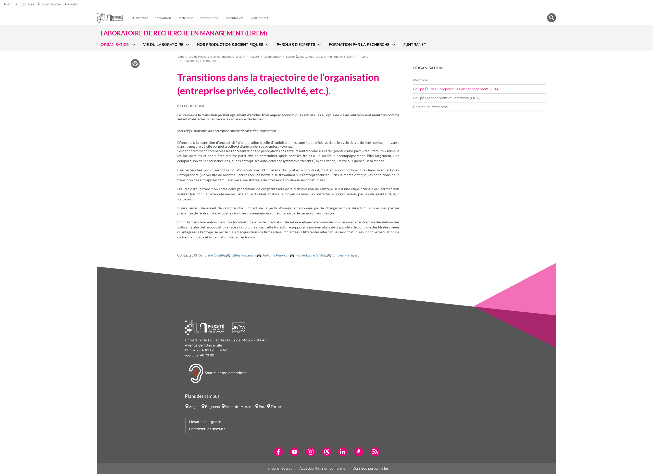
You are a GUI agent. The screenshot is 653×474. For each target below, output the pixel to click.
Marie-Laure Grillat (310, 255)
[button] (208, 327)
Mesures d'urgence (205, 421)
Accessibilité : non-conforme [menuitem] (322, 468)
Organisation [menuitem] (115, 44)
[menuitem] (479, 80)
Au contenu (24, 4)
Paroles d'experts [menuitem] (296, 44)
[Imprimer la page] (135, 63)
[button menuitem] (551, 17)
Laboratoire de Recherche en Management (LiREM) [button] (184, 33)
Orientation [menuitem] (234, 18)
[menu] (133, 44)
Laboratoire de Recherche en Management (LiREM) (211, 56)
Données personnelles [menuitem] (371, 468)
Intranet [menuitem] (416, 44)
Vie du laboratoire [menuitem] (163, 44)
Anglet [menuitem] (194, 406)
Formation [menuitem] (163, 18)
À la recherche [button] (49, 4)
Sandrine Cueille (212, 255)
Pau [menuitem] (262, 406)
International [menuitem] (209, 18)
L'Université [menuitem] (139, 18)
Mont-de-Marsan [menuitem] (239, 406)
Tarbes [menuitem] (277, 406)
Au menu (72, 4)
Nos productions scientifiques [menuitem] (230, 44)
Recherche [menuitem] (185, 18)
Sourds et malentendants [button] (225, 373)
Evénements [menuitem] (259, 18)
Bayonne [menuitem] (212, 406)
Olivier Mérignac (346, 255)
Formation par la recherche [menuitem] (359, 44)
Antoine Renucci (275, 255)
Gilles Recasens (244, 255)
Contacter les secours (207, 429)
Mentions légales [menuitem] (278, 468)
